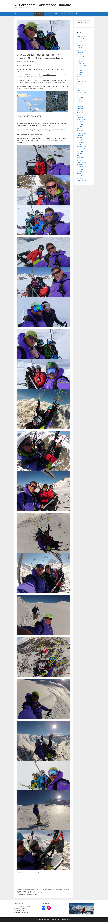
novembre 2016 (81, 106)
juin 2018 (79, 86)
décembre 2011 (81, 180)
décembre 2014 (81, 133)
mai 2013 (80, 153)
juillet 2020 (80, 59)
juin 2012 (79, 171)
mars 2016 (80, 111)
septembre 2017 (82, 95)
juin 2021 (79, 54)
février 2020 (80, 61)
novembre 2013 (81, 149)
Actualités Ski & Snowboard (25, 888)
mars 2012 (80, 176)
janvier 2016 (80, 115)
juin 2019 (80, 70)
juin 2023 (80, 41)
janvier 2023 (80, 43)
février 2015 (80, 131)
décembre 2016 (81, 104)
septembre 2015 (82, 119)
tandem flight (33, 891)
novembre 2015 (81, 117)
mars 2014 (80, 140)
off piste (45, 889)
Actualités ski (38, 13)
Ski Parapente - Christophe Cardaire (42, 5)
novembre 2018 (81, 84)
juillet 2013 (80, 151)
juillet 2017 (80, 97)
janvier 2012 (80, 178)
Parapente (47, 13)
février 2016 (80, 113)
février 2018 (80, 90)
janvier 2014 (80, 144)
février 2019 (80, 77)
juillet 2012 (80, 169)
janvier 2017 (80, 102)
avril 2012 (80, 173)
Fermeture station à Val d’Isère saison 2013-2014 (30, 892)
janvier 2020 (80, 63)
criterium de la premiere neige (25, 889)
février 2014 (80, 142)
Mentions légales (66, 919)
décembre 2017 (81, 93)
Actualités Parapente (60, 13)
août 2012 (80, 167)
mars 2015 (80, 128)
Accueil (17, 13)
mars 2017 (80, 99)
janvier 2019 (80, 79)
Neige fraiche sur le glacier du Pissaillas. (28, 894)
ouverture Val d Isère (53, 889)
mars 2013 (80, 155)
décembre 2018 (81, 81)
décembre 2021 (81, 50)
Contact (71, 13)
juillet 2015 (80, 124)
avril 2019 (80, 75)
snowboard (26, 891)
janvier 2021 (80, 57)
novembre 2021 (81, 52)
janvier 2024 (80, 39)
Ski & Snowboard (26, 13)
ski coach (66, 889)
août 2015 (80, 122)
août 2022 (80, 48)
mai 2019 (80, 72)
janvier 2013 (80, 160)
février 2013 (80, 158)
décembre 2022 (82, 45)
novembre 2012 (81, 164)
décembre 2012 (81, 162)
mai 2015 (80, 126)
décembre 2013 (81, 146)
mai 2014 (80, 137)
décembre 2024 (82, 36)
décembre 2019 (81, 66)
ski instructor (20, 891)
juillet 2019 (80, 68)
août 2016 (80, 108)
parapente (60, 889)
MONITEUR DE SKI (37, 889)
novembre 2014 (81, 135)
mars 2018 (80, 88)
